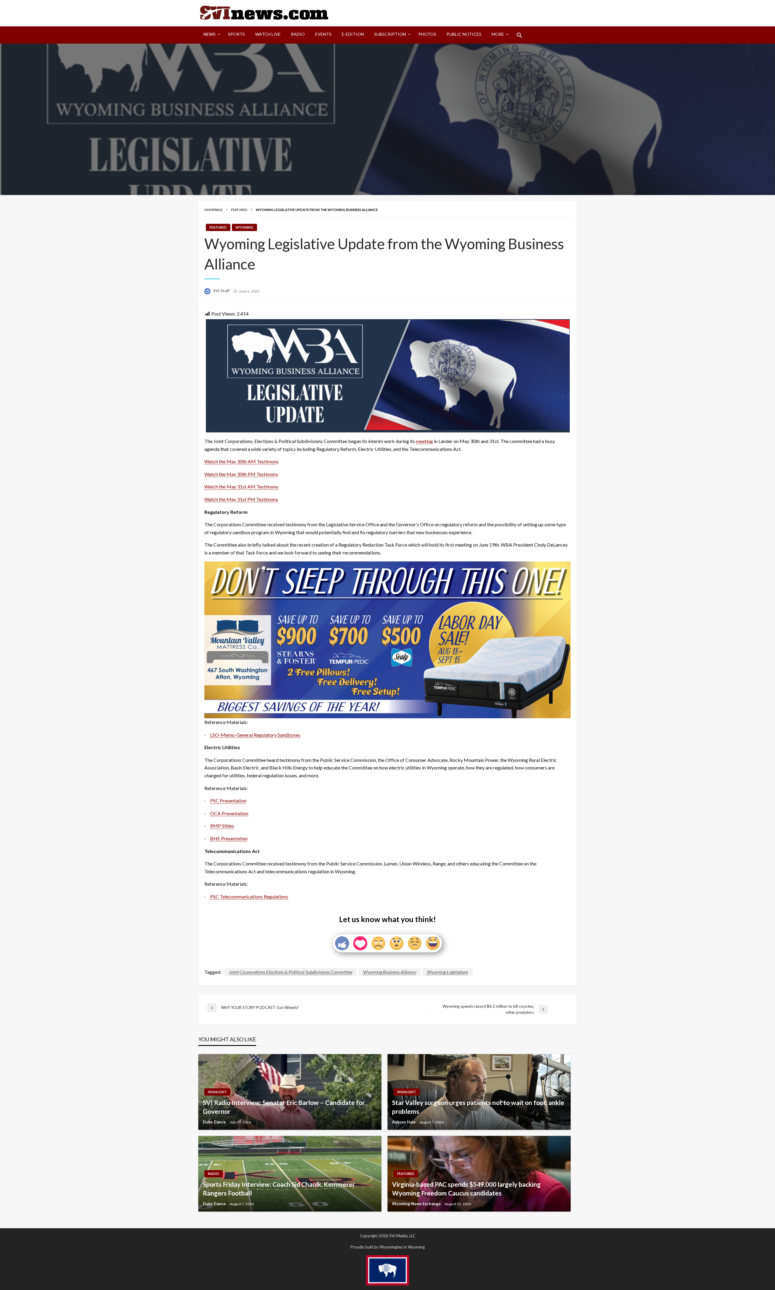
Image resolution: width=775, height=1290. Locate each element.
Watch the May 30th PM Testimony (241, 474)
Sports (236, 34)
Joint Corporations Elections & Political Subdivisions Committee (290, 972)
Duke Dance (215, 1122)
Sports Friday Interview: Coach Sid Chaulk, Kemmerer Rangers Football (279, 1188)
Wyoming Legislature (447, 972)
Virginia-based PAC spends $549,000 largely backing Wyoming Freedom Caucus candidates (466, 1188)
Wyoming (244, 227)
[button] (519, 35)
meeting (424, 441)
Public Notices (464, 34)
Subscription (390, 34)
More (498, 34)
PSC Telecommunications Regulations (249, 896)
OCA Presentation (229, 813)
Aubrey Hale (404, 1122)
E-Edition (353, 34)
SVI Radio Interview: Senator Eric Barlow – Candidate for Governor (284, 1107)
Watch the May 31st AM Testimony (241, 486)
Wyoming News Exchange (417, 1203)
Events (323, 34)
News (209, 34)
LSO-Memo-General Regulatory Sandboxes (255, 735)
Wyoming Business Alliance (389, 972)
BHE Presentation (229, 838)
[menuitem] (210, 35)
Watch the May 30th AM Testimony (241, 461)
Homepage (213, 210)
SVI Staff (222, 290)
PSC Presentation (228, 800)
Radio (298, 34)
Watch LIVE (268, 34)
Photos (427, 34)
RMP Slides (222, 826)
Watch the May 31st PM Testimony (241, 499)
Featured (239, 210)
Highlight (217, 1092)
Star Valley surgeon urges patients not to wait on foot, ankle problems (478, 1107)
